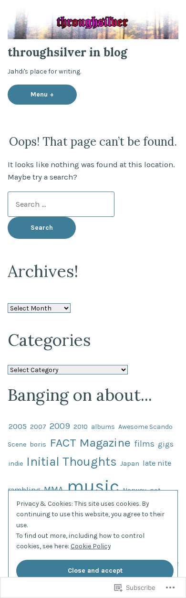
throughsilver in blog (67, 52)
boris (38, 444)
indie (16, 463)
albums (103, 427)
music (93, 486)
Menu (54, 94)
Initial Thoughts (71, 461)
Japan (129, 463)
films (144, 444)
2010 (80, 427)
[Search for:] (61, 204)
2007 (38, 427)
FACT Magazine (90, 442)
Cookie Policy (91, 546)
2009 (60, 426)
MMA (53, 489)
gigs (166, 444)
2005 (18, 426)
